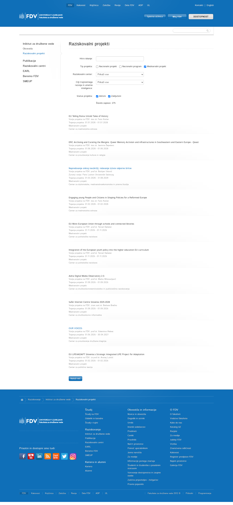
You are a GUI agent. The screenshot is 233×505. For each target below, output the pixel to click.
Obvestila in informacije (142, 409)
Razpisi (173, 431)
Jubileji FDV (175, 440)
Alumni (88, 471)
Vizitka (173, 444)
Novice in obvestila (137, 414)
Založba (106, 5)
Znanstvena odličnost (180, 448)
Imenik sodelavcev (136, 427)
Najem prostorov (178, 461)
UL (148, 5)
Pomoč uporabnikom (138, 448)
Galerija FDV (176, 465)
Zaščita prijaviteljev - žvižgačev (143, 480)
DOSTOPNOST (200, 17)
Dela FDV (129, 5)
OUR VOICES (75, 328)
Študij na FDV (92, 414)
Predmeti (132, 431)
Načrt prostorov (135, 444)
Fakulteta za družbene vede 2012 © (164, 493)
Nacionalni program (132, 66)
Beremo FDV (31, 76)
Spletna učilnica (155, 17)
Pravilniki (132, 440)
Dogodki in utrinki (136, 418)
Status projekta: (85, 96)
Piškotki (189, 493)
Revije (118, 5)
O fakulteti (175, 414)
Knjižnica (94, 5)
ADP (141, 5)
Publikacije (29, 60)
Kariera (88, 466)
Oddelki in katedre (94, 418)
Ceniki (131, 435)
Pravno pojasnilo (136, 484)
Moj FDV (177, 17)
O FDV (174, 409)
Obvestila (28, 49)
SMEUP (27, 81)
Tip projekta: (86, 66)
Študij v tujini (91, 423)
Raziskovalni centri (34, 66)
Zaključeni (116, 96)
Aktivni (102, 96)
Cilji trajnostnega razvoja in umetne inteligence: (84, 85)
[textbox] (191, 31)
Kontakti (199, 5)
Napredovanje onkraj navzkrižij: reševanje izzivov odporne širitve (100, 168)
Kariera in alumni (95, 462)
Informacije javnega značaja (141, 461)
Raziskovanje (34, 400)
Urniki (130, 423)
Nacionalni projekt (108, 66)
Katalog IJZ (175, 427)
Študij (88, 409)
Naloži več (75, 379)
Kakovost (81, 5)
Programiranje (204, 493)
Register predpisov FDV (181, 457)
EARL (26, 71)
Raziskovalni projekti (34, 53)
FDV (70, 5)
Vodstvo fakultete (178, 418)
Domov (22, 399)
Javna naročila (135, 453)
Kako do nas (176, 423)
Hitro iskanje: (86, 59)
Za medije (132, 457)
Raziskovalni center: (83, 74)
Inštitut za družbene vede (38, 43)
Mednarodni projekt (156, 66)
